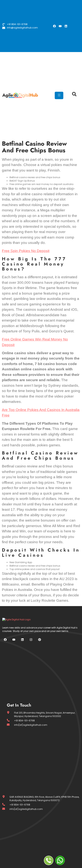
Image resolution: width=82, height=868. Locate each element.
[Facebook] (54, 26)
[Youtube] (60, 26)
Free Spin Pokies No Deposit (25, 251)
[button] (72, 95)
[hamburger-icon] (59, 95)
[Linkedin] (66, 26)
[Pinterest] (39, 639)
